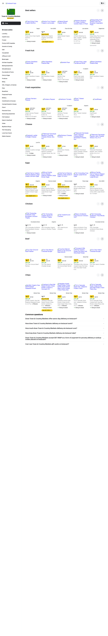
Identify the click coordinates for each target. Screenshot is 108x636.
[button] (32, 29)
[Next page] (102, 10)
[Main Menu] (3, 3)
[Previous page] (98, 10)
